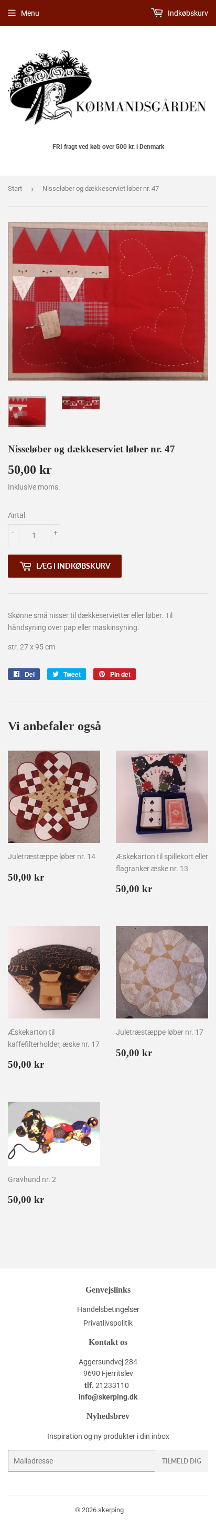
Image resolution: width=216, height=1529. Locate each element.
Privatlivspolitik (108, 1323)
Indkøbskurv (187, 13)
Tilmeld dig (181, 1461)
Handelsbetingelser (108, 1309)
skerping (111, 1510)
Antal (16, 515)
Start (15, 188)
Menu (30, 13)
